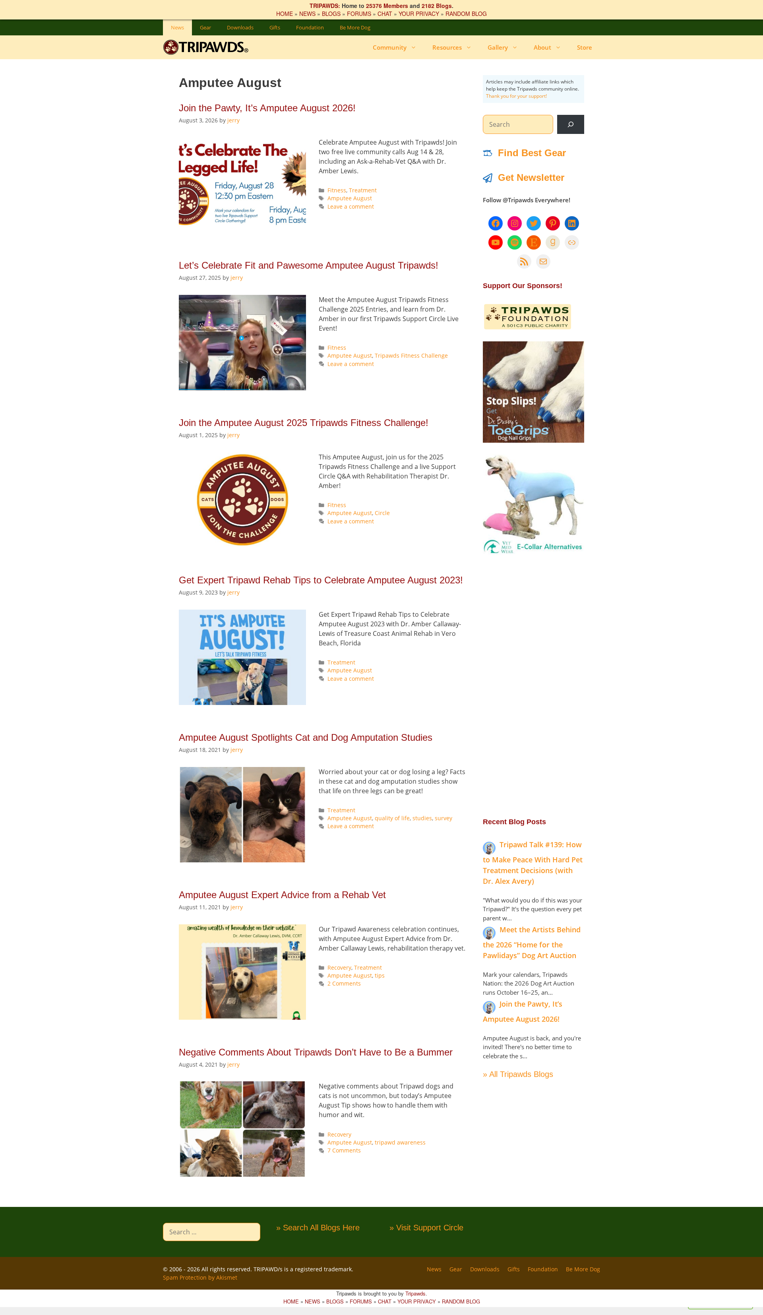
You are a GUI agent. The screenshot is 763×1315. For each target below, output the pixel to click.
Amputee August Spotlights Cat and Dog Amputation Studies (305, 737)
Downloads (240, 27)
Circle (382, 513)
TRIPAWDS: (325, 6)
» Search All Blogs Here (318, 1227)
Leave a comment (350, 206)
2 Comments (344, 983)
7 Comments (344, 1150)
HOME (284, 13)
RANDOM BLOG (466, 13)
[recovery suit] (533, 553)
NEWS (307, 13)
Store (584, 47)
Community (390, 47)
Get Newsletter (531, 177)
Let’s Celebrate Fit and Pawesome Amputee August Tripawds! (308, 265)
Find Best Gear (532, 152)
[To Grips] (533, 440)
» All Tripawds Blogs (518, 1074)
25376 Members (387, 6)
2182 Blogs (437, 6)
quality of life (392, 818)
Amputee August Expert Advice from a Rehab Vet (282, 894)
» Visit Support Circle (426, 1227)
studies (422, 818)
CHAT (385, 13)
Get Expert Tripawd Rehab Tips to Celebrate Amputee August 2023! (321, 580)
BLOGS (331, 13)
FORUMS (359, 13)
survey (443, 818)
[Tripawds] (207, 47)
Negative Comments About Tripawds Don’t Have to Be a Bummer (316, 1052)
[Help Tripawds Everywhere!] (527, 328)
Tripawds (415, 1293)
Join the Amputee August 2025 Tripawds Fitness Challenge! (303, 422)
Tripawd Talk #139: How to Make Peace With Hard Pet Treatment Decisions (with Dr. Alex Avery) (533, 863)
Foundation (310, 27)
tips (380, 975)
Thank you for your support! (516, 96)
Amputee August (349, 198)
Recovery (339, 967)
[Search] (570, 124)
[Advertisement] (533, 685)
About (542, 47)
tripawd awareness (400, 1142)
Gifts (274, 27)
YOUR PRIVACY (419, 13)
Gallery (498, 47)
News (177, 27)
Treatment (363, 190)
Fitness (336, 190)
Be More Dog (355, 27)
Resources (447, 47)
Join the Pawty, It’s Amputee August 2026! (267, 108)
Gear (205, 27)
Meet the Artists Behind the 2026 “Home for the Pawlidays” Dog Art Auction (532, 942)
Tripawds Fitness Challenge (411, 355)
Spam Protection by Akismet (200, 1277)
